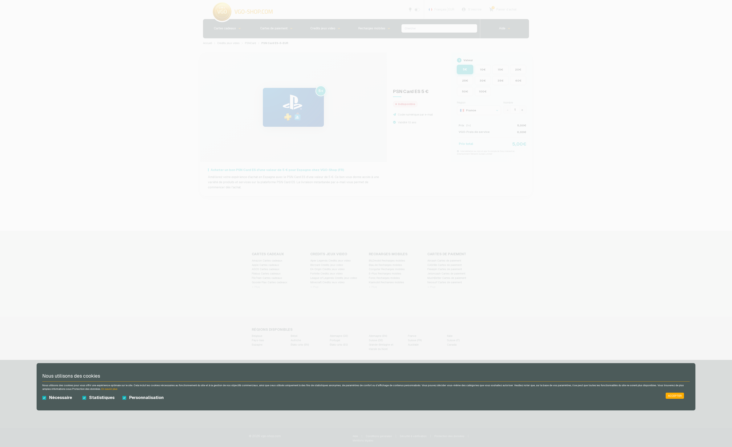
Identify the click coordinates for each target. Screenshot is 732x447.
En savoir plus (109, 389)
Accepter (675, 395)
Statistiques (102, 397)
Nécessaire (60, 397)
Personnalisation (145, 397)
